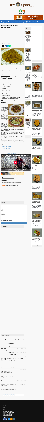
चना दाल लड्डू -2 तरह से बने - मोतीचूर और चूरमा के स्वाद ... (36, 148)
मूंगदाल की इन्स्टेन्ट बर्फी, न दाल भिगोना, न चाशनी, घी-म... (37, 111)
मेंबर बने (33, 21)
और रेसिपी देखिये (28, 136)
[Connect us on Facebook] (4, 419)
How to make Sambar (6, 146)
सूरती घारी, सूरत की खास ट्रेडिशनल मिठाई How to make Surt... (27, 106)
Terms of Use (32, 403)
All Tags (4, 409)
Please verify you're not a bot (6, 220)
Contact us (5, 403)
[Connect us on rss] (11, 419)
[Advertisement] (13, 36)
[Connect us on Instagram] (14, 419)
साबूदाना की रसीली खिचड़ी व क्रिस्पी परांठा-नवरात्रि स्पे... (36, 221)
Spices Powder (10, 182)
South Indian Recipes (17, 182)
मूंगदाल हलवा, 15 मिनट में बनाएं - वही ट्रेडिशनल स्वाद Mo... (27, 55)
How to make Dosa (6, 148)
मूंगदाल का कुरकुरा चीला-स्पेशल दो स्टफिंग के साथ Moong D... (37, 166)
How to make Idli (5, 150)
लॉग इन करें (36, 21)
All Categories (5, 407)
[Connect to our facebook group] (6, 419)
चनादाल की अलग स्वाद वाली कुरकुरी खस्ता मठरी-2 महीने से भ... (36, 129)
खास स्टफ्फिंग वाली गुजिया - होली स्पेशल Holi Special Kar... (28, 73)
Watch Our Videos (20, 403)
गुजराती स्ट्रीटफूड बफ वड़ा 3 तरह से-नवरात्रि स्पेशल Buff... (37, 239)
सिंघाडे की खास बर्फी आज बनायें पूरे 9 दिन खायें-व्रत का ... (28, 37)
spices (4, 178)
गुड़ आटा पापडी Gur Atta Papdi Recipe (36, 184)
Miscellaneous (5, 182)
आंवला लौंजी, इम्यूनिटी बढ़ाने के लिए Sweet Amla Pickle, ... (27, 124)
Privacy (31, 405)
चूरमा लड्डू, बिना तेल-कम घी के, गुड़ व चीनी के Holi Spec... (28, 90)
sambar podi (8, 178)
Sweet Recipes (28, 28)
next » (22, 394)
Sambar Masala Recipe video (12, 153)
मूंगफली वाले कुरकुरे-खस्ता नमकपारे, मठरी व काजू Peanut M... (36, 93)
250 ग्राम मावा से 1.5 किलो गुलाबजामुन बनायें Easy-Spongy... (36, 74)
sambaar (12, 178)
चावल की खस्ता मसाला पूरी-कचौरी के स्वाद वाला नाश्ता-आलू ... (36, 202)
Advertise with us (6, 405)
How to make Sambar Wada (7, 151)
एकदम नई (34, 60)
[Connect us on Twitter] (9, 419)
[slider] (3, 185)
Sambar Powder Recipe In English (9, 74)
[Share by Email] (3, 46)
